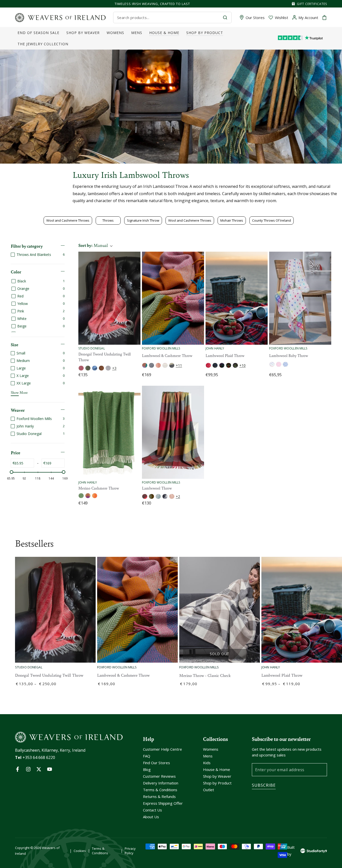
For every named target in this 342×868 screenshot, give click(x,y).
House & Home (216, 769)
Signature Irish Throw (143, 220)
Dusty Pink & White (165, 365)
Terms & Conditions (160, 789)
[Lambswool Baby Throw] (300, 298)
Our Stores (255, 17)
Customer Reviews (159, 776)
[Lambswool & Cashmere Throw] (173, 298)
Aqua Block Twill (158, 496)
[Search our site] (225, 17)
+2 (178, 496)
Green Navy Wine (235, 365)
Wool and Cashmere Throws (67, 220)
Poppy (81, 368)
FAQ (146, 755)
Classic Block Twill (165, 496)
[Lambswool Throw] (173, 432)
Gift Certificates (312, 4)
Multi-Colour (144, 365)
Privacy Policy (130, 850)
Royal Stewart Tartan (208, 365)
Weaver (18, 410)
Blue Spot (285, 364)
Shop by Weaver (217, 776)
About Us (151, 816)
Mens (208, 755)
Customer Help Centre (162, 749)
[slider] (11, 472)
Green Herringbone (81, 495)
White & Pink (172, 496)
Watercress (88, 368)
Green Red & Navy (228, 365)
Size (14, 344)
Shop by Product (217, 782)
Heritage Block (144, 496)
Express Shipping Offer (163, 803)
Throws (108, 220)
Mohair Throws (231, 220)
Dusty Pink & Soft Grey (158, 365)
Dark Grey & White (151, 496)
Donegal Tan (101, 368)
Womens (210, 749)
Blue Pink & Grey (222, 365)
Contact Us (152, 809)
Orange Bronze (94, 495)
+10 (242, 365)
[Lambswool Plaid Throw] (237, 298)
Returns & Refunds (159, 796)
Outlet (208, 789)
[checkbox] (38, 254)
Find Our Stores (156, 762)
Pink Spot (278, 364)
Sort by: (93, 245)
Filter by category (27, 246)
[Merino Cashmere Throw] (109, 432)
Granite (108, 368)
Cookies (80, 850)
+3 (114, 368)
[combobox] (168, 17)
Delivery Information (160, 782)
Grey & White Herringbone (151, 365)
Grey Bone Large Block (172, 365)
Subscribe (264, 785)
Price (15, 453)
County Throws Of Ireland (271, 220)
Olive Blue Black (215, 365)
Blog (147, 769)
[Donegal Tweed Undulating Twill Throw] (109, 298)
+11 (179, 365)
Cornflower (94, 368)
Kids (207, 762)
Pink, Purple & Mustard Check (88, 495)
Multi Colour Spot (272, 364)
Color (16, 272)
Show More (19, 392)
